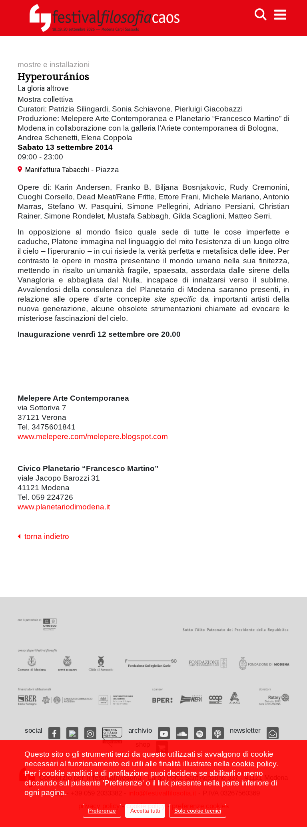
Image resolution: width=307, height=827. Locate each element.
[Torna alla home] (104, 18)
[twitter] (72, 733)
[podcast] (218, 733)
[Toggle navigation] (280, 14)
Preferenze (102, 810)
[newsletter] (273, 733)
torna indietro (44, 536)
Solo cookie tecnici (197, 810)
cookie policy (254, 763)
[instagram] (90, 733)
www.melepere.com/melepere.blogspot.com (93, 436)
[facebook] (54, 733)
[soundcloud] (182, 733)
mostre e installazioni (54, 64)
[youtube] (164, 733)
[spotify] (200, 733)
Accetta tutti (145, 810)
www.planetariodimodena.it (64, 507)
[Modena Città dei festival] (112, 738)
